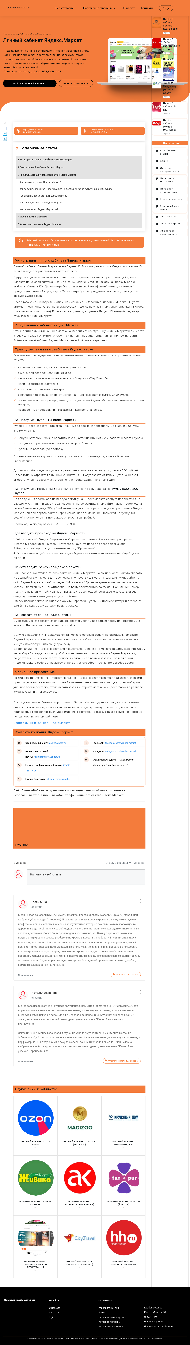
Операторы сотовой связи (169, 232)
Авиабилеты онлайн (168, 152)
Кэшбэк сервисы (171, 199)
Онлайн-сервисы (171, 223)
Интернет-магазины (167, 180)
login (51, 1317)
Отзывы (139, 863)
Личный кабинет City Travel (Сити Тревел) (79, 1247)
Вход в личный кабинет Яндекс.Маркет (42, 167)
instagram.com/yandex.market (120, 751)
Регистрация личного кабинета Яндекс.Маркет (46, 159)
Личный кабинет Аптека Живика (35, 1185)
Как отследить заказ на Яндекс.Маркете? (42, 202)
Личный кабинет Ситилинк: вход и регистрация (35, 1247)
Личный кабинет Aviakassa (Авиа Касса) (79, 1185)
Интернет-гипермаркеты (169, 170)
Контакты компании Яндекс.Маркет (40, 224)
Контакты (54, 1312)
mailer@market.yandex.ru (47, 756)
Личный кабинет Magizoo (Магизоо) (79, 1125)
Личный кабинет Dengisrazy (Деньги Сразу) (169, 86)
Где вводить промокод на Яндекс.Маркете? (43, 196)
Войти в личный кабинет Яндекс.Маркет (42, 723)
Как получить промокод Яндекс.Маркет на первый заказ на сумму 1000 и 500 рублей (66, 189)
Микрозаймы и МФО (170, 208)
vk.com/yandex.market (59, 779)
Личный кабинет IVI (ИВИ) (170, 106)
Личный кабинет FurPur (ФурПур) (123, 1185)
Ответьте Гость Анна (127, 974)
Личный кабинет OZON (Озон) (35, 1125)
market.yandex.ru (32, 132)
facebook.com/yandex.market (120, 743)
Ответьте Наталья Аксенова (123, 1060)
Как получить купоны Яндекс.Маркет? (40, 182)
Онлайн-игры (169, 216)
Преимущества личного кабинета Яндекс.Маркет (48, 175)
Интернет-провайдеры (168, 190)
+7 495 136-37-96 (98, 132)
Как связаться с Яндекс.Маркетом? (39, 209)
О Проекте (54, 1308)
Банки (164, 160)
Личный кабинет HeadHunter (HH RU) (123, 1247)
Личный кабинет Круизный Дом (123, 1125)
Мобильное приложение (33, 216)
